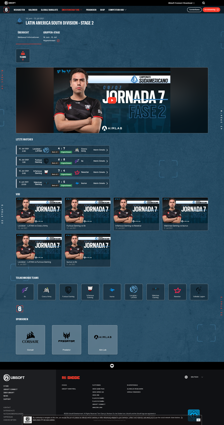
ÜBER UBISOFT (9, 393)
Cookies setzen (10, 420)
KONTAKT (7, 407)
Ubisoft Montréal (69, 389)
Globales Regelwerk (135, 389)
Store (6, 386)
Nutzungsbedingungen (13, 414)
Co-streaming (210, 9)
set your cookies (49, 420)
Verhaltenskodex (134, 392)
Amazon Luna (97, 407)
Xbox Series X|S (98, 392)
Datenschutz (9, 410)
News (6, 396)
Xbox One (95, 395)
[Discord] (112, 365)
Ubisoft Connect (11, 389)
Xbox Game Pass (98, 389)
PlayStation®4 (98, 401)
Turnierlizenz (194, 9)
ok (198, 420)
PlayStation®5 (98, 398)
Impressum (8, 417)
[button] (63, 150)
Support (7, 399)
